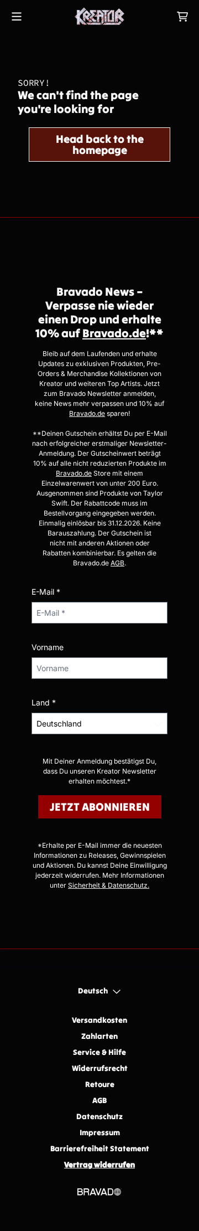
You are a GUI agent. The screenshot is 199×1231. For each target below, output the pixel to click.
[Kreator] (99, 16)
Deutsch (93, 991)
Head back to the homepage (100, 144)
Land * (44, 702)
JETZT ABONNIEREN (100, 806)
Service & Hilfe (99, 1052)
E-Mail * (46, 591)
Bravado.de (114, 333)
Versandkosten (99, 1020)
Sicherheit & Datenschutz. (108, 885)
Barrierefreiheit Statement (99, 1148)
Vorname (48, 647)
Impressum (100, 1132)
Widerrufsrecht (100, 1068)
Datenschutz (99, 1116)
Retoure (99, 1084)
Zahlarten (99, 1036)
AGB (117, 563)
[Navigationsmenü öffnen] (16, 16)
